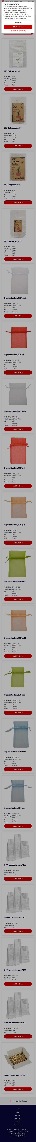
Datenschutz (14, 30)
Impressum (22, 30)
